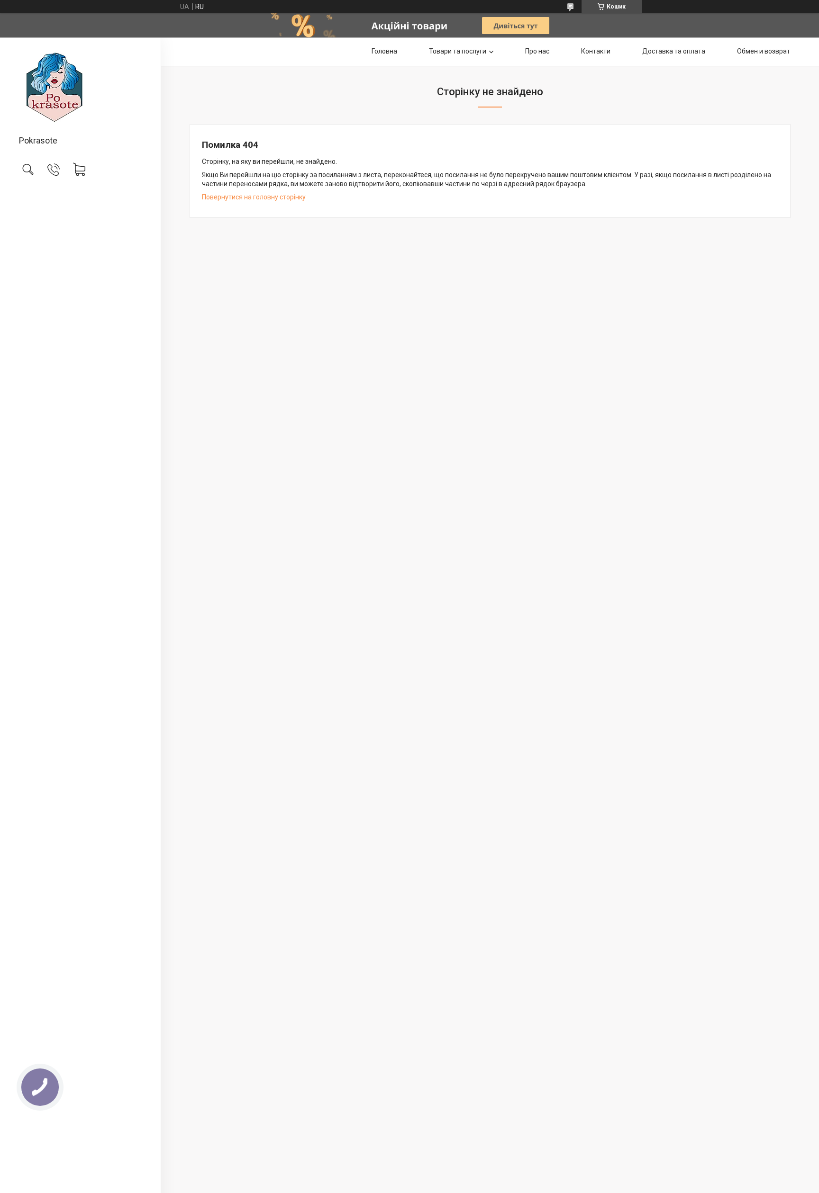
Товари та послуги (457, 51)
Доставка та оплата (673, 51)
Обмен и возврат (763, 51)
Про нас (537, 51)
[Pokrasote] (80, 87)
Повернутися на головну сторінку (254, 197)
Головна (384, 51)
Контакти (595, 51)
